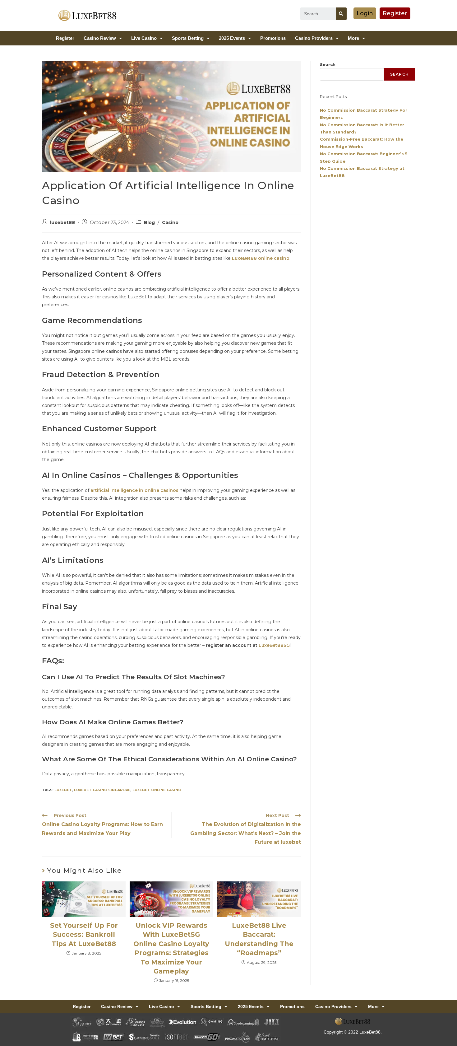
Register (65, 38)
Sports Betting (188, 38)
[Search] (341, 13)
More (353, 38)
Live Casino (144, 38)
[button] (364, 13)
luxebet (63, 790)
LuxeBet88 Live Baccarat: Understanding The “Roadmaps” (259, 939)
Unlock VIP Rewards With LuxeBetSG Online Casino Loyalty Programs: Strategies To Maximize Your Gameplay (171, 948)
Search (327, 64)
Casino (170, 222)
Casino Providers (314, 38)
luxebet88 (62, 222)
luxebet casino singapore (102, 790)
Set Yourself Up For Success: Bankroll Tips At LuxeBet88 (84, 935)
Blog (149, 222)
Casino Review (100, 38)
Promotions (273, 38)
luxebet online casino (156, 790)
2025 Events (232, 38)
